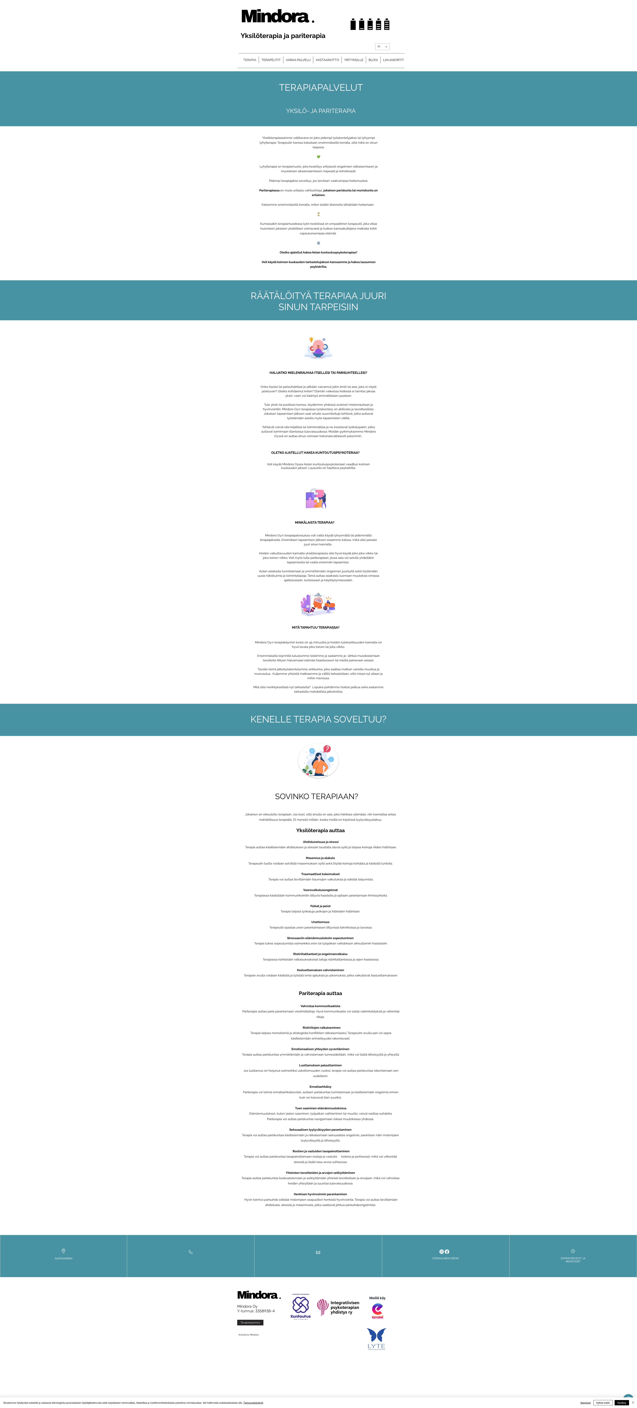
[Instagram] (441, 1251)
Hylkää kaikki (603, 1402)
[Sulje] (633, 1402)
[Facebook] (447, 1251)
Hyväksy (621, 1402)
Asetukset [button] (585, 1402)
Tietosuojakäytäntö (253, 1402)
